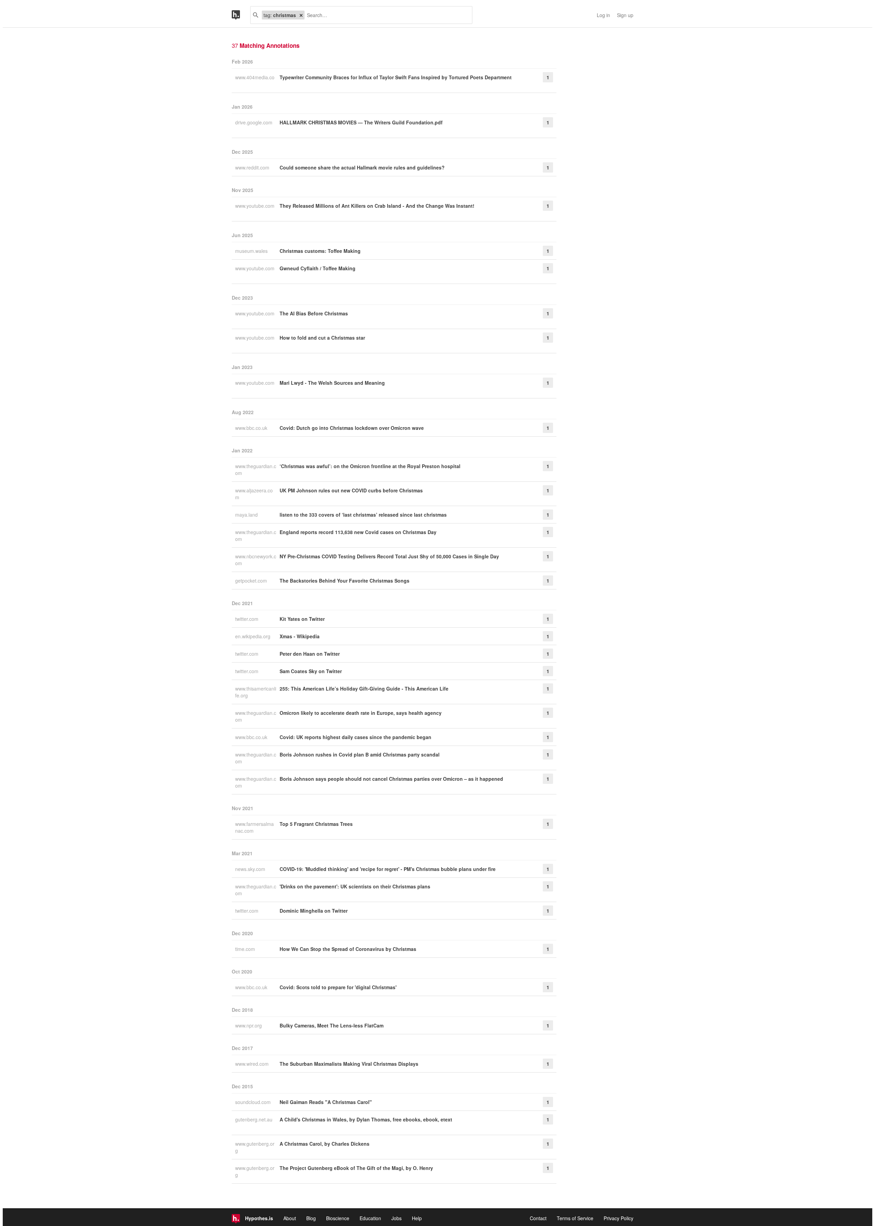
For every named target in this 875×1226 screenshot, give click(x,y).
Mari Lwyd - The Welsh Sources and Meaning (332, 382)
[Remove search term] (301, 15)
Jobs (396, 1218)
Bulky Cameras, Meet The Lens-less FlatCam (331, 1025)
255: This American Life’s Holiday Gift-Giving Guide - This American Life (364, 688)
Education (370, 1218)
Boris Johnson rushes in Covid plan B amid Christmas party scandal (360, 754)
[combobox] (386, 15)
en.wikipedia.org (253, 636)
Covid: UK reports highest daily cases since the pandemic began (355, 737)
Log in (603, 15)
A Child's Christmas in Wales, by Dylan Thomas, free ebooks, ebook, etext (366, 1119)
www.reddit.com (253, 167)
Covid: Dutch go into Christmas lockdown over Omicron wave (352, 427)
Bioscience (337, 1218)
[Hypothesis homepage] (241, 15)
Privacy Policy (618, 1218)
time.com (245, 948)
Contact (538, 1218)
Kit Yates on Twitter (302, 618)
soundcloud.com (253, 1102)
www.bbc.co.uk (252, 427)
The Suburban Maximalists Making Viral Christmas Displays (349, 1063)
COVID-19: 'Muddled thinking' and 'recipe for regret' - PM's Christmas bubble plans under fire (388, 869)
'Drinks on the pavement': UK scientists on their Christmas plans (355, 886)
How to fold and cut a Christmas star (322, 337)
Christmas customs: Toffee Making (320, 250)
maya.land (247, 514)
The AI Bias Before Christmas (314, 313)
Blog (311, 1218)
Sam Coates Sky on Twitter (311, 671)
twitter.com (247, 618)
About (289, 1218)
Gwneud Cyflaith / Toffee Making (317, 268)
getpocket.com (251, 580)
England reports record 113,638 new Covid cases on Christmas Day (358, 532)
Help (417, 1218)
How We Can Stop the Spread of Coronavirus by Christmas (348, 948)
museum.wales (252, 250)
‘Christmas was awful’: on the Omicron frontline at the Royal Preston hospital (370, 466)
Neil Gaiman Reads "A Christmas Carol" (326, 1102)
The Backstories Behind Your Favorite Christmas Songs (344, 580)
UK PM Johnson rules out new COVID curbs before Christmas (351, 490)
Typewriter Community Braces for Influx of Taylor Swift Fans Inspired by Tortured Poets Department (396, 77)
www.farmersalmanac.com (254, 827)
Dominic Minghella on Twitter (314, 910)
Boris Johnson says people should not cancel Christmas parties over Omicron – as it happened (391, 778)
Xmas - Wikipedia (300, 636)
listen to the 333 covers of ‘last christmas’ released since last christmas (363, 514)
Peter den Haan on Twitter (310, 653)
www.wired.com (252, 1063)
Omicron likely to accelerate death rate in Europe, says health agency (361, 712)
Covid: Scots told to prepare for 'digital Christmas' (338, 987)
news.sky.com (251, 869)
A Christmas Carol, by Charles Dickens (324, 1143)
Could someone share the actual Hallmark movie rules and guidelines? (362, 167)
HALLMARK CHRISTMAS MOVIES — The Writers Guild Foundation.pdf (361, 122)
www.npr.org (249, 1025)
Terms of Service (575, 1218)
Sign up (625, 15)
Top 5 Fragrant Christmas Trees (316, 823)
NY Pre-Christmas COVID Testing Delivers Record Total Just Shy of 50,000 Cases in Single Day (389, 556)
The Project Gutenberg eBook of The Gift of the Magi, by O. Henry (356, 1167)
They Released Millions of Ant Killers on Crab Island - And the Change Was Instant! (377, 205)
